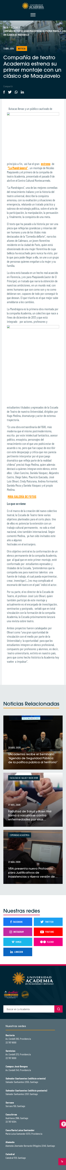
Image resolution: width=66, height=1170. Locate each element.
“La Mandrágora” (18, 168)
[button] (63, 1124)
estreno (45, 164)
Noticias (14, 27)
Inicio (5, 27)
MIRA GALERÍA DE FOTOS (22, 496)
